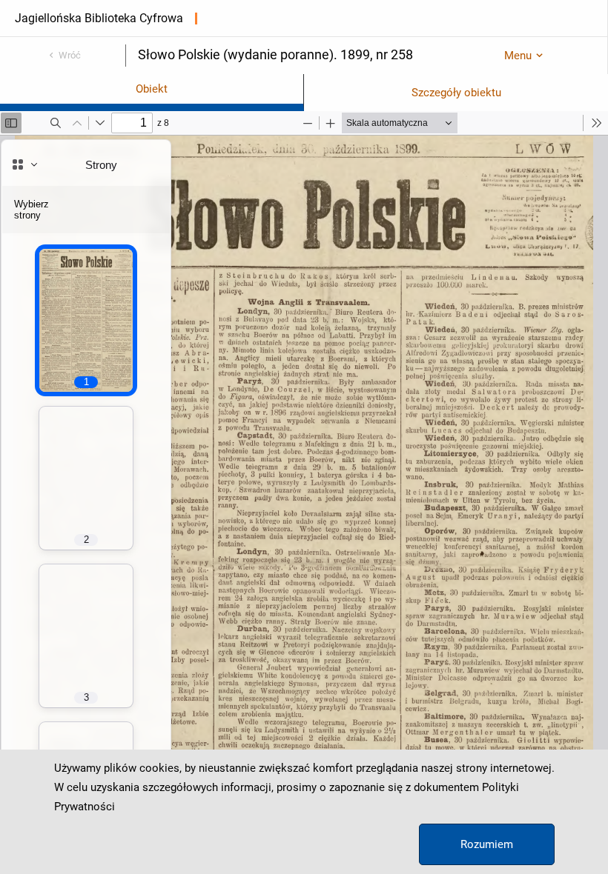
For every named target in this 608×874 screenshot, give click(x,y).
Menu (518, 55)
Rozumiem (486, 844)
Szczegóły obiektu (456, 92)
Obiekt (152, 89)
